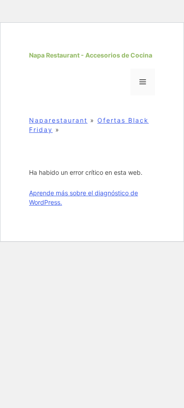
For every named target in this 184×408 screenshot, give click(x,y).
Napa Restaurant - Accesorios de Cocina (90, 55)
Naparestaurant (58, 120)
